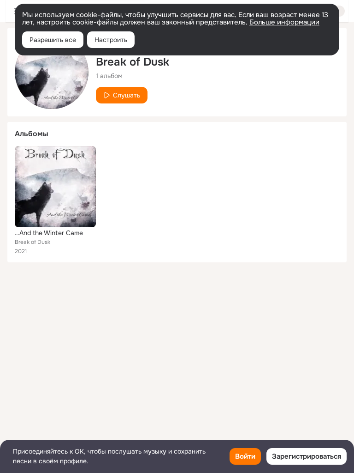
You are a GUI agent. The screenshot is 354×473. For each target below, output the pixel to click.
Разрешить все (53, 40)
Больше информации (284, 22)
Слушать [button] (126, 95)
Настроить (110, 40)
